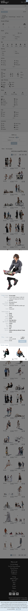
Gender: (7, 313)
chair (10, 328)
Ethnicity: (6, 316)
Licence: (7, 309)
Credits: (7, 337)
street (10, 325)
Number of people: (5, 311)
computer (11, 330)
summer (10, 323)
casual (10, 327)
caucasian (11, 316)
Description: (6, 297)
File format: (6, 305)
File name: (6, 302)
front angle (11, 320)
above (15, 320)
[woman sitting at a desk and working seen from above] (7, 353)
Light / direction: (5, 321)
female (10, 313)
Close (18, 609)
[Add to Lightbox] (13, 359)
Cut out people (12, 295)
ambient (11, 321)
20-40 (10, 315)
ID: (7, 300)
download (22, 341)
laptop (23, 330)
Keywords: (6, 330)
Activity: (6, 318)
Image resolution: (5, 303)
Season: (7, 323)
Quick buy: (6, 340)
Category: (6, 295)
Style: (7, 326)
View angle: (6, 320)
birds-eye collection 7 (17, 330)
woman (10, 332)
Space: (7, 325)
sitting (10, 318)
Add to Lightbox (23, 337)
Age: (7, 315)
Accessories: (6, 328)
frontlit (14, 321)
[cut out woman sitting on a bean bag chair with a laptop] (20, 353)
